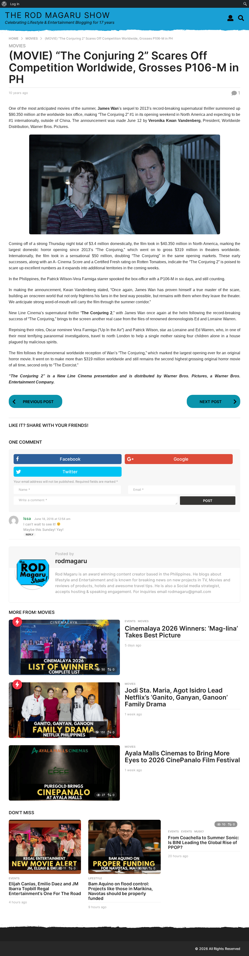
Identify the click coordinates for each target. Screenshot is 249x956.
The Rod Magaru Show (57, 15)
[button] (230, 18)
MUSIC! (199, 831)
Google (181, 459)
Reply (29, 534)
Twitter (70, 471)
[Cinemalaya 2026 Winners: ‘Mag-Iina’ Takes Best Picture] (64, 647)
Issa (27, 518)
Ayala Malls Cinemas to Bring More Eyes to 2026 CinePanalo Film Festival (182, 756)
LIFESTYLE (95, 878)
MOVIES (17, 45)
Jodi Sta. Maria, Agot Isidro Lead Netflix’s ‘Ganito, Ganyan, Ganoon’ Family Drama (176, 697)
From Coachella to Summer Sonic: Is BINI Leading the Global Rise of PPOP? (203, 842)
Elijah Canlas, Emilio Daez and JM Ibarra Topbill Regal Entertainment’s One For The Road (45, 888)
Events (173, 831)
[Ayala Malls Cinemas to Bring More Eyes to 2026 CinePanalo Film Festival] (64, 773)
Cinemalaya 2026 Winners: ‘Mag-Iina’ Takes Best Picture (181, 632)
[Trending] (17, 622)
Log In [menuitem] (14, 4)
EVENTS (130, 621)
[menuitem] (4, 4)
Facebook (70, 459)
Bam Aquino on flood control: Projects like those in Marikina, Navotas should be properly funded (120, 891)
